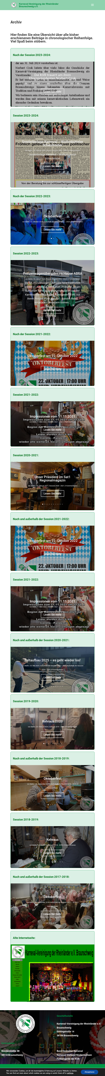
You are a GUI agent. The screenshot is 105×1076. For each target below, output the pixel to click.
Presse (48, 150)
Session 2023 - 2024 (59, 150)
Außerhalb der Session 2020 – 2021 (53, 666)
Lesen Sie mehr (52, 91)
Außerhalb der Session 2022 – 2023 (57, 222)
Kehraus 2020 (52, 721)
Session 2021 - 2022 (55, 422)
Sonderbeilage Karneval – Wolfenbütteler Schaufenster (52, 143)
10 (62, 181)
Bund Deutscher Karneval (70, 1051)
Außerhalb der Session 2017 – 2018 (63, 902)
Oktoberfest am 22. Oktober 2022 (53, 356)
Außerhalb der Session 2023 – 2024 (56, 84)
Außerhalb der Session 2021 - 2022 (56, 361)
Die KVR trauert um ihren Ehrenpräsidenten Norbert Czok (52, 76)
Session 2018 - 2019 (55, 845)
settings (70, 1073)
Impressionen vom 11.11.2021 (52, 416)
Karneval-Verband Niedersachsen (74, 1055)
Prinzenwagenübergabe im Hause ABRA (52, 273)
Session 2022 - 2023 (59, 279)
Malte (27, 84)
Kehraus (52, 840)
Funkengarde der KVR (68, 1058)
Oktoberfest (52, 216)
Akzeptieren (89, 1072)
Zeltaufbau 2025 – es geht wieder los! (52, 660)
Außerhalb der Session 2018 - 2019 (63, 784)
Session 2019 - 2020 (56, 727)
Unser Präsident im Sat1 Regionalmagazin (53, 478)
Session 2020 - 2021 (56, 486)
